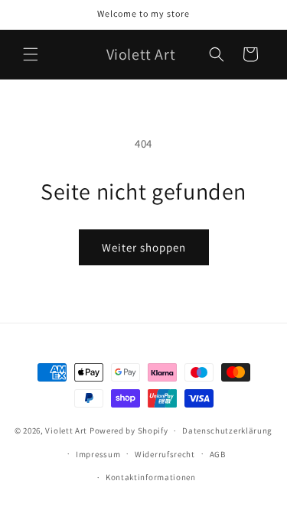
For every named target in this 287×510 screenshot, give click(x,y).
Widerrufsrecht (165, 454)
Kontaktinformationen (151, 477)
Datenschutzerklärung (227, 430)
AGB (218, 454)
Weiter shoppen (144, 247)
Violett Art (66, 430)
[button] (30, 54)
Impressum (98, 454)
